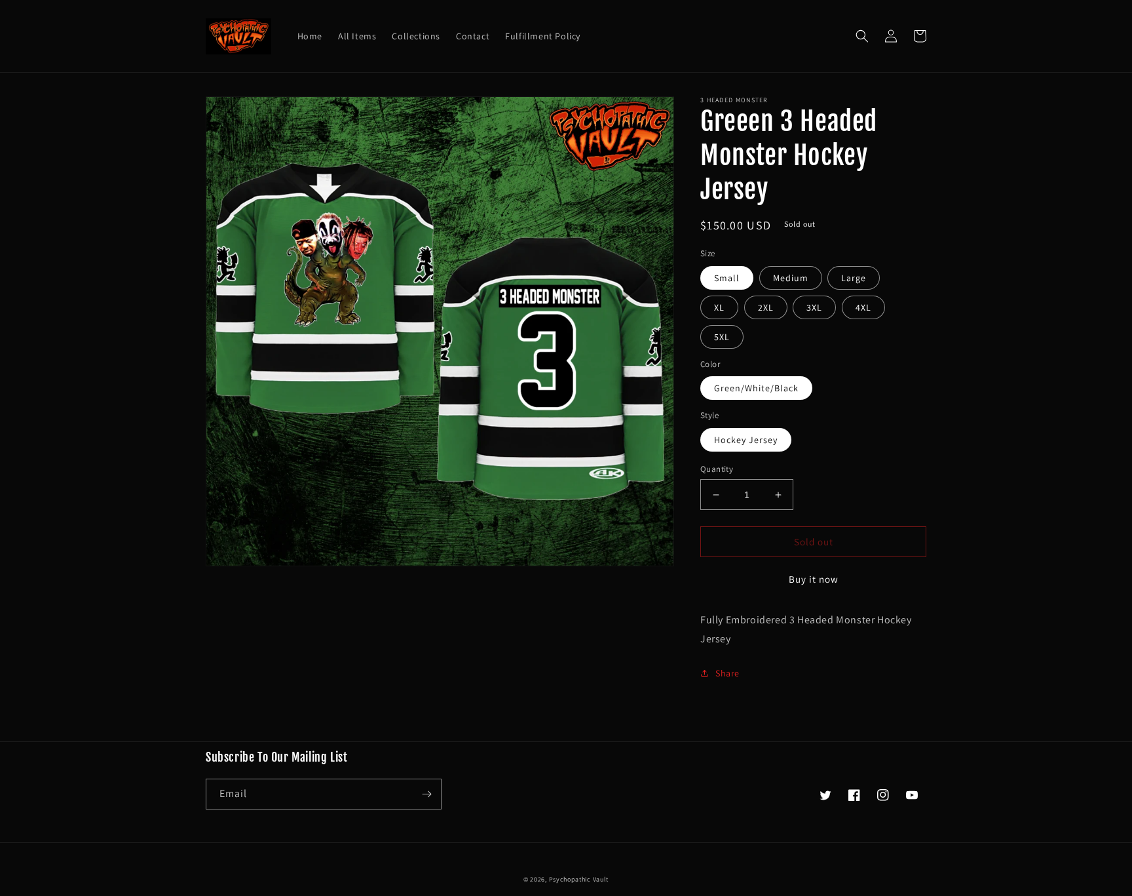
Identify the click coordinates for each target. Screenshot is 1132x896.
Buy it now (814, 579)
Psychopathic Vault (579, 879)
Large (853, 278)
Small (727, 278)
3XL (814, 307)
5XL (722, 337)
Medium (790, 278)
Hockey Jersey (746, 440)
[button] (862, 36)
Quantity (716, 469)
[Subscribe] (426, 794)
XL (719, 307)
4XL (863, 307)
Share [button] (727, 673)
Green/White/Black (756, 388)
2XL (766, 307)
